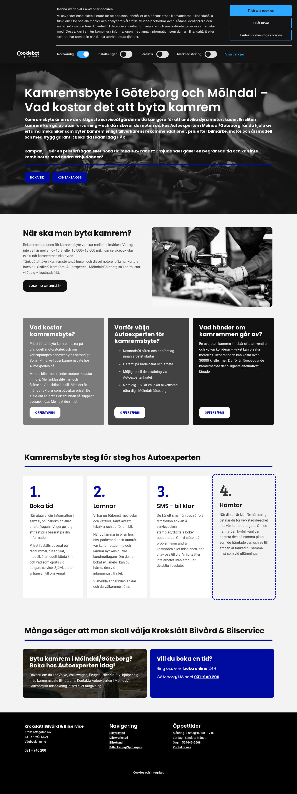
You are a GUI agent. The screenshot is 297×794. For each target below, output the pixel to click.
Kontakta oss (182, 747)
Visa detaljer (234, 54)
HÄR (121, 137)
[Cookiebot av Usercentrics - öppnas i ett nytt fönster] (28, 54)
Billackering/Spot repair (125, 747)
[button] (37, 177)
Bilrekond (116, 742)
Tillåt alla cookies (261, 10)
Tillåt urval (261, 23)
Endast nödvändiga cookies (261, 35)
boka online (195, 668)
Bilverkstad (117, 733)
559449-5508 (191, 742)
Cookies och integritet (148, 772)
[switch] (126, 54)
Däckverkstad (118, 737)
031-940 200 (206, 677)
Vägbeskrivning (35, 741)
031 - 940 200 (35, 750)
